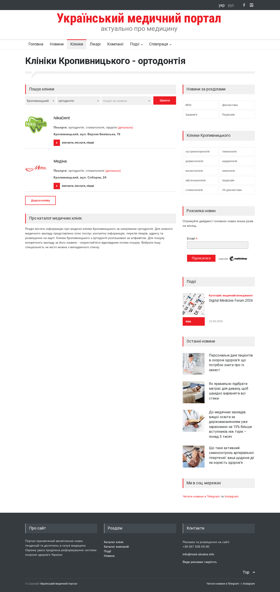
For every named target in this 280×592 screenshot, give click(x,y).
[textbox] (126, 100)
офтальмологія (196, 180)
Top (246, 572)
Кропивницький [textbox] (38, 100)
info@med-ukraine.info (198, 554)
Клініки (76, 44)
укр (222, 5)
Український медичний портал (58, 583)
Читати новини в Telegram (202, 496)
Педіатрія (228, 114)
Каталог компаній (116, 546)
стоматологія (194, 190)
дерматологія (194, 161)
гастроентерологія (198, 151)
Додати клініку (40, 200)
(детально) (125, 127)
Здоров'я (191, 114)
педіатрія (228, 180)
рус (231, 5)
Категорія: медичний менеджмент (231, 295)
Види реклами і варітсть (200, 562)
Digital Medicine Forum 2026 (231, 300)
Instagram (232, 496)
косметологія (194, 170)
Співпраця (158, 44)
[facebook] (244, 5)
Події (134, 44)
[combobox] (40, 100)
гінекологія (229, 151)
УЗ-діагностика (232, 190)
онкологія (228, 170)
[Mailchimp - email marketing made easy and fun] (233, 260)
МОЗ (188, 105)
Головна (35, 44)
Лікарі (95, 44)
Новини (57, 44)
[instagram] (251, 5)
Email (192, 239)
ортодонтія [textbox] (66, 100)
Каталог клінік (113, 542)
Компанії (115, 44)
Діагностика (230, 105)
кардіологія (229, 161)
